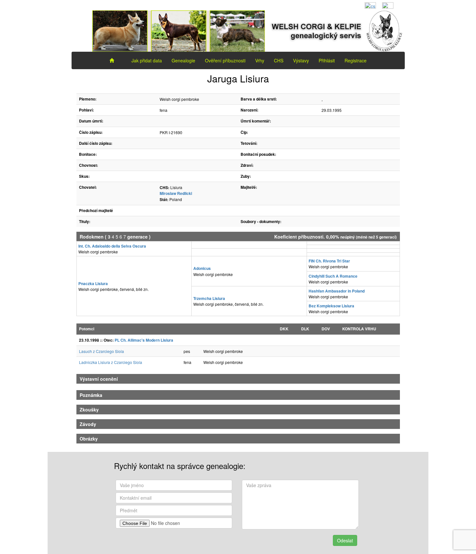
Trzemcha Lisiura (209, 298)
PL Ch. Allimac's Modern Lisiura (144, 340)
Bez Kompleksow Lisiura (331, 306)
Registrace (356, 60)
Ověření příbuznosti (225, 60)
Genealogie (183, 60)
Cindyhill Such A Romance (333, 276)
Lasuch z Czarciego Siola (101, 351)
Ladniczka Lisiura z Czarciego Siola (110, 362)
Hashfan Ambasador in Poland (337, 291)
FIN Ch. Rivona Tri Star (329, 261)
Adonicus (202, 268)
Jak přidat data (146, 60)
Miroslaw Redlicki (176, 193)
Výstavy (301, 60)
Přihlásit (327, 60)
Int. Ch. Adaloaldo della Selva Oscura (112, 246)
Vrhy (259, 60)
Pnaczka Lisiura (93, 283)
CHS (278, 60)
